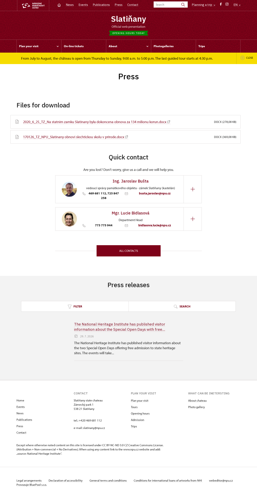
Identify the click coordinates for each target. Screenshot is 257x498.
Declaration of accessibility (66, 480)
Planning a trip (202, 5)
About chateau (197, 400)
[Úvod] (59, 5)
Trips (134, 426)
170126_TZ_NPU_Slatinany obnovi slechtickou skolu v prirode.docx (73, 137)
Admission (137, 420)
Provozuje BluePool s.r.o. (31, 485)
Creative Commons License (145, 445)
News (70, 5)
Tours (134, 407)
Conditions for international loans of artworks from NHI (168, 480)
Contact (132, 5)
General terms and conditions (108, 480)
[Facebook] (220, 5)
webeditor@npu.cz (221, 480)
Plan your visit (139, 400)
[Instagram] (226, 5)
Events (83, 5)
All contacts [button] (128, 251)
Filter (77, 306)
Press (118, 5)
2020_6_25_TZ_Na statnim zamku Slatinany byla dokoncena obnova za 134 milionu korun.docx (94, 121)
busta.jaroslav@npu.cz (155, 193)
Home (20, 400)
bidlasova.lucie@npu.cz (154, 225)
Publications (101, 5)
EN (236, 5)
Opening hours (140, 413)
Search (184, 306)
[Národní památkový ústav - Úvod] (33, 5)
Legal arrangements (29, 480)
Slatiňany (128, 18)
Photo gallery (196, 407)
